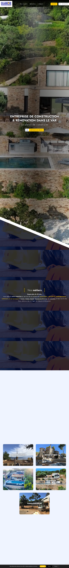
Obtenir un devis (36, 130)
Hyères (27, 299)
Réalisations (33, 4)
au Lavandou (51, 299)
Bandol (32, 299)
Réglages (55, 566)
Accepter (42, 566)
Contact (54, 4)
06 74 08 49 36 (65, 4)
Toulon (23, 299)
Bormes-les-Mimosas (41, 299)
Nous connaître (24, 4)
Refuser (49, 566)
